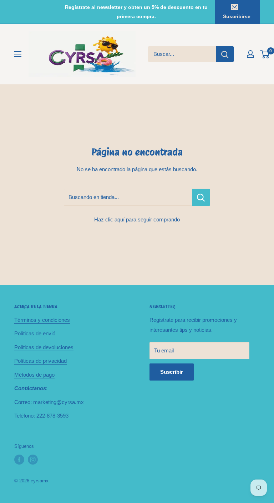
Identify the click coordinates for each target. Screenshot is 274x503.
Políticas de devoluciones (43, 347)
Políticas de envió (34, 333)
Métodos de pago (34, 375)
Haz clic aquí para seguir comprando (137, 219)
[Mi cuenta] (250, 54)
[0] (264, 54)
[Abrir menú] (17, 54)
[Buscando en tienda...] (201, 197)
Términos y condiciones (42, 320)
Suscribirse (236, 16)
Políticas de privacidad (40, 361)
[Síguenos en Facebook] (19, 460)
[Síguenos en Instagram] (33, 460)
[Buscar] (225, 54)
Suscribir (171, 372)
